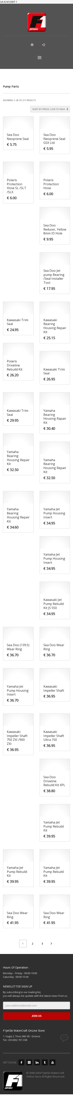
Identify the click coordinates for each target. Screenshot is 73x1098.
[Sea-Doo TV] (52, 1062)
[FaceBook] (21, 1062)
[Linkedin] (37, 1062)
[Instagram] (29, 1062)
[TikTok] (45, 1062)
